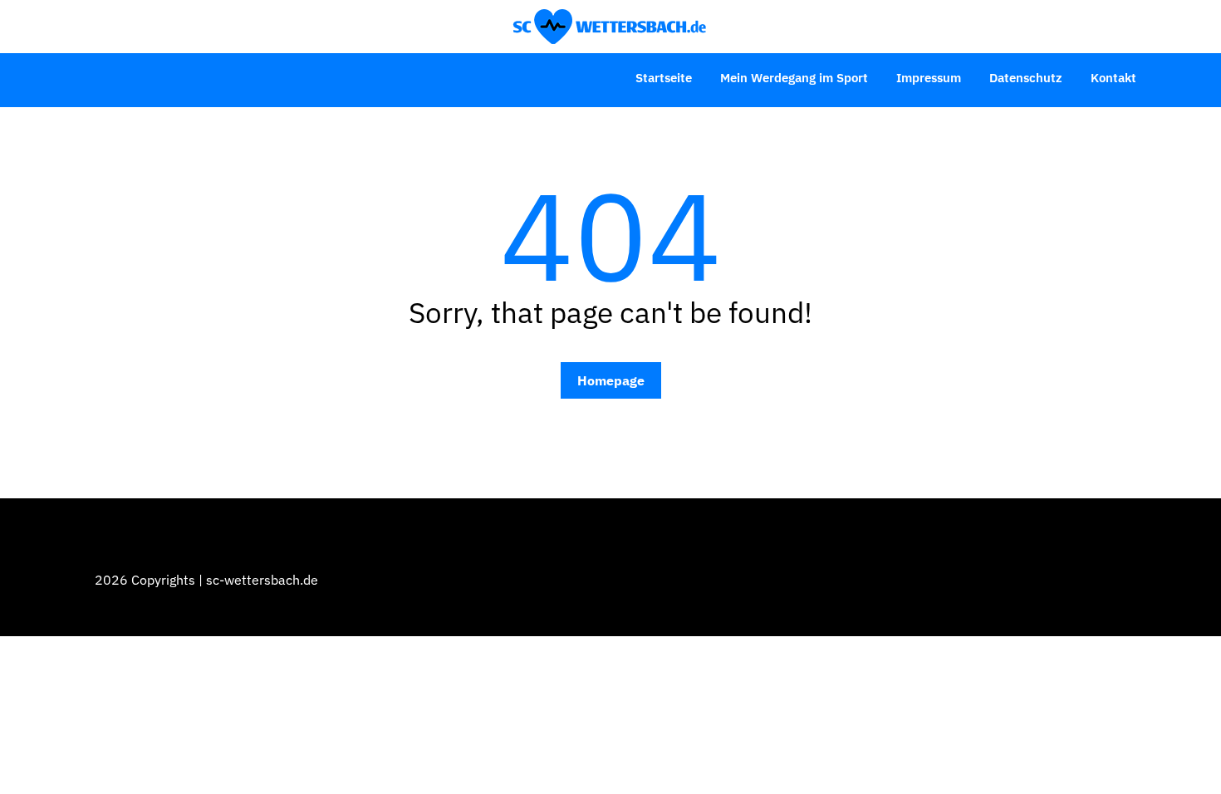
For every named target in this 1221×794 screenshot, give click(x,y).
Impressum (928, 78)
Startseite (663, 78)
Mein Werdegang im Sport (794, 78)
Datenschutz (1025, 78)
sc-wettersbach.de (262, 579)
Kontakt (1113, 78)
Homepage (611, 380)
